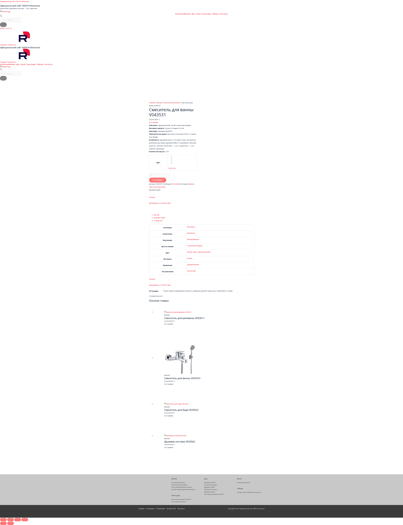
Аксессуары (206, 14)
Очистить (172, 168)
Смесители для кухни (243, 482)
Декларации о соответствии (160, 203)
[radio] (184, 157)
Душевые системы (209, 482)
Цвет (158, 162)
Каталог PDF (171, 508)
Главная (152, 103)
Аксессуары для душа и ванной (181, 499)
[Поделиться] (17, 519)
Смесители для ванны (171, 103)
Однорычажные (193, 264)
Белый (189, 252)
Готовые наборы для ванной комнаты (183, 489)
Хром (195, 252)
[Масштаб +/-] (3, 519)
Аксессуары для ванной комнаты (181, 487)
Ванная (187, 14)
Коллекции (179, 14)
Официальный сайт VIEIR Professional (14, 1)
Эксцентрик (191, 271)
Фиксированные (193, 239)
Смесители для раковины (179, 485)
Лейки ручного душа (210, 489)
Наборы (215, 14)
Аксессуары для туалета (178, 502)
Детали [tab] (156, 215)
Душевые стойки (209, 487)
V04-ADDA (175, 184)
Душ (193, 14)
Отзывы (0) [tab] (158, 220)
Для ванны (191, 233)
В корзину (157, 180)
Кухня (198, 14)
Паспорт (152, 197)
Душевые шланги (209, 492)
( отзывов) (153, 122)
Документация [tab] (159, 218)
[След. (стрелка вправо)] (10, 523)
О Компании (160, 508)
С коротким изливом (194, 246)
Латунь (189, 258)
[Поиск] (3, 24)
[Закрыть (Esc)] (24, 519)
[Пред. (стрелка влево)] (3, 523)
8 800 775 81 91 (6, 28)
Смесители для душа (210, 485)
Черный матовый (203, 252)
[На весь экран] (10, 519)
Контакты (224, 14)
